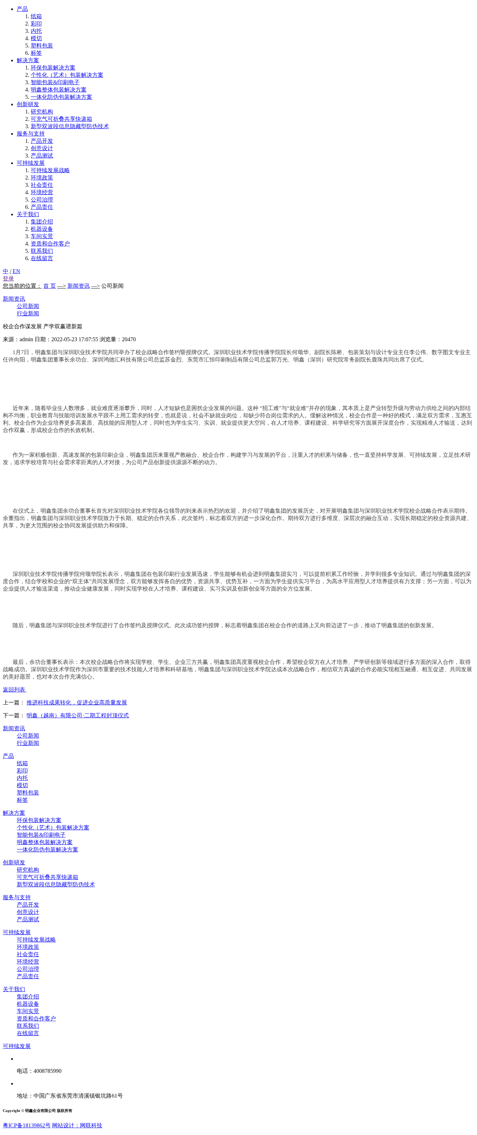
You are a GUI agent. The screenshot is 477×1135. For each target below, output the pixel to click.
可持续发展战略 (50, 170)
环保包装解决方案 (53, 68)
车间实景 (42, 236)
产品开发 (42, 141)
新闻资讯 (78, 286)
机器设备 (42, 229)
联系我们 (42, 251)
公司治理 (42, 200)
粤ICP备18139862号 (27, 1125)
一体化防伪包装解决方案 (61, 97)
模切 (36, 38)
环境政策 (42, 178)
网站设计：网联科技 (77, 1125)
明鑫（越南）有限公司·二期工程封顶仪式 (78, 715)
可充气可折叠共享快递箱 (61, 119)
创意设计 (42, 148)
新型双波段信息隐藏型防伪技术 (70, 126)
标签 (36, 53)
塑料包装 (42, 46)
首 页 (49, 286)
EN (16, 271)
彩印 (36, 24)
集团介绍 (42, 222)
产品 (22, 9)
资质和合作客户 (50, 244)
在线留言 (42, 258)
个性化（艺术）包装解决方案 (67, 75)
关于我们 (28, 214)
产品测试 (42, 156)
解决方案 (28, 60)
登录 (8, 278)
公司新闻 (28, 306)
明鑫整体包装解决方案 (59, 90)
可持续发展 (31, 163)
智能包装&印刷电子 (55, 82)
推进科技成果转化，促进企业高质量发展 (77, 702)
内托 (36, 31)
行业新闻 (28, 313)
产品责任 (42, 207)
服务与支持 (31, 134)
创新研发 (28, 104)
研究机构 (42, 112)
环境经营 (42, 192)
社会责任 (42, 185)
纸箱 (36, 16)
